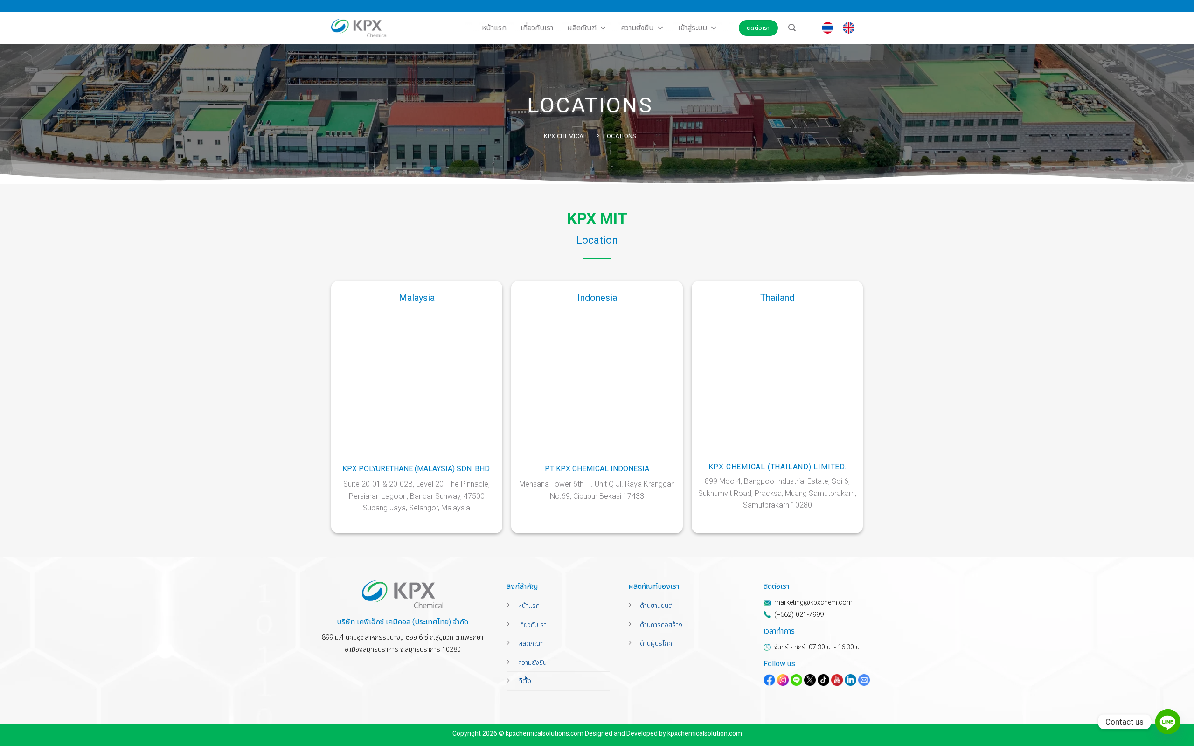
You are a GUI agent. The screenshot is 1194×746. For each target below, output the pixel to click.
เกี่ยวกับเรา (537, 27)
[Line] (1167, 721)
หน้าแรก (494, 27)
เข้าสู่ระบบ (692, 27)
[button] (792, 28)
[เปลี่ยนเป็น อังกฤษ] (848, 28)
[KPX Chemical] (359, 28)
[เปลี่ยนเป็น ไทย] (827, 28)
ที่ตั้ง (524, 680)
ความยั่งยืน (637, 27)
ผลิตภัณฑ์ (582, 27)
